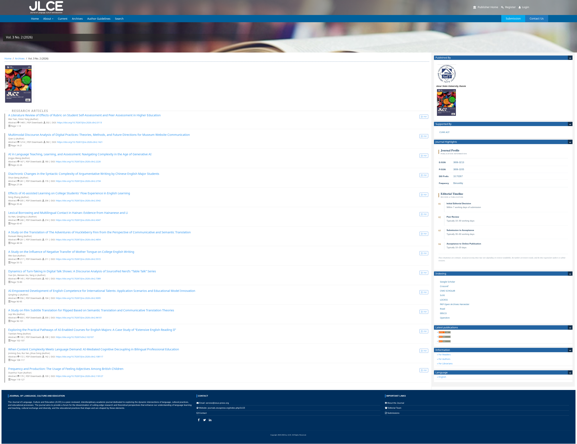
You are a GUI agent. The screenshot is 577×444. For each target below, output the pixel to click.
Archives (77, 18)
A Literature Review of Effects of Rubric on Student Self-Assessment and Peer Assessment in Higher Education (84, 115)
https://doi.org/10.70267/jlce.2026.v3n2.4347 (78, 220)
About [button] (47, 18)
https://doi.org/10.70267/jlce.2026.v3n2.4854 (78, 239)
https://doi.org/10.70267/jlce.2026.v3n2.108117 (79, 356)
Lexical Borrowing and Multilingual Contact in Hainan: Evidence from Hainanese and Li (68, 212)
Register (510, 7)
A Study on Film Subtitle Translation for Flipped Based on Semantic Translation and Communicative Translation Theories (91, 310)
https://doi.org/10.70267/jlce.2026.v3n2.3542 (78, 200)
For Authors (444, 359)
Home (35, 18)
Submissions (393, 413)
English (442, 376)
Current (62, 18)
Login (525, 7)
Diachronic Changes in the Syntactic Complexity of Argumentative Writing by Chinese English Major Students (83, 173)
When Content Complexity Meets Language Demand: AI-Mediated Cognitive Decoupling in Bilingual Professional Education (93, 349)
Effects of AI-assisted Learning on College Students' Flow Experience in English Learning (69, 193)
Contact (203, 413)
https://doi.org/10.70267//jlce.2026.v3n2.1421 (80, 142)
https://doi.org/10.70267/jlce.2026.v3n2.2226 (78, 161)
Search (119, 18)
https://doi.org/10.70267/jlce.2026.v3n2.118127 (79, 376)
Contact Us (537, 18)
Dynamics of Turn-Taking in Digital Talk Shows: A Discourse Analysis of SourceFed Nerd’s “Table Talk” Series (82, 271)
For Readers (444, 354)
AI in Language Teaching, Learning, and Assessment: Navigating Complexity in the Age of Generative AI (79, 154)
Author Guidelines (98, 18)
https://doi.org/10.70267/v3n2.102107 (75, 337)
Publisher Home (487, 7)
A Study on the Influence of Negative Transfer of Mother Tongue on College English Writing (71, 251)
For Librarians (445, 363)
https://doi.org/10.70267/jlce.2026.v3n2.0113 (79, 122)
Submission (513, 18)
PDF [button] (425, 117)
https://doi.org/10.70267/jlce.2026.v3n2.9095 (78, 298)
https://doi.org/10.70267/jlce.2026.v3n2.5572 (78, 259)
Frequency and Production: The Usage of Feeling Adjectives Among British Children (65, 368)
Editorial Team (394, 408)
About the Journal (395, 403)
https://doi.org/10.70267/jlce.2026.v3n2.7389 (78, 278)
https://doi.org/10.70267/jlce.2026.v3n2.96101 (79, 317)
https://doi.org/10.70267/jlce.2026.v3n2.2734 (78, 181)
